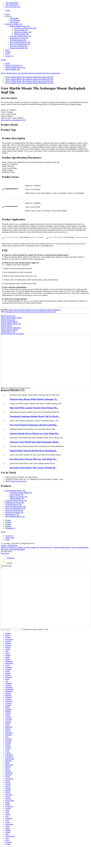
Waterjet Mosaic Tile (8, 332)
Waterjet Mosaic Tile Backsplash (12, 334)
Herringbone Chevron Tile (19, 38)
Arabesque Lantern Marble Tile (25, 28)
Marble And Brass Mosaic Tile (28, 547)
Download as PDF (19, 120)
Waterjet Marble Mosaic (9, 322)
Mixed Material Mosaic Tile (15, 516)
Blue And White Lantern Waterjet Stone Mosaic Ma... (34, 408)
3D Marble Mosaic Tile (18, 40)
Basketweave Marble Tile (19, 48)
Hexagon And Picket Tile (19, 46)
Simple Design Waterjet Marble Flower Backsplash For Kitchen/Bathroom (34, 310)
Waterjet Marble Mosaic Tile (20, 26)
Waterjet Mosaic (6, 326)
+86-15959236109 (11, 3)
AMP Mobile (12, 545)
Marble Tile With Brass (9, 547)
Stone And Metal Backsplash (14, 549)
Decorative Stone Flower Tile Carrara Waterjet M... (33, 467)
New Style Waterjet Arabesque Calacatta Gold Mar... (34, 425)
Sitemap (4, 545)
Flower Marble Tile (21, 30)
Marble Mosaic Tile (12, 514)
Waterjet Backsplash (8, 320)
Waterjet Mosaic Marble (9, 330)
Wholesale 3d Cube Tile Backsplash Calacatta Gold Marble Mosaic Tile (30, 312)
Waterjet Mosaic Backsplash (11, 328)
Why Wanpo (14, 22)
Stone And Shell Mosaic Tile (20, 44)
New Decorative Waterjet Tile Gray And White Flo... (33, 459)
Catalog (8, 52)
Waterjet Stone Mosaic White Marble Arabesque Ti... (34, 399)
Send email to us (6, 120)
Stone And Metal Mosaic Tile (20, 42)
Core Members (15, 20)
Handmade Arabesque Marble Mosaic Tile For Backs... (35, 416)
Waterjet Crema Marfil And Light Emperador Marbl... (35, 442)
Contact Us (9, 56)
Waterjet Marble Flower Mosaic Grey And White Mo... (34, 433)
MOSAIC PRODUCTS (13, 24)
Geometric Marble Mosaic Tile (20, 36)
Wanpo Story (14, 18)
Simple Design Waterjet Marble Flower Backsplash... (34, 450)
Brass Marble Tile (46, 547)
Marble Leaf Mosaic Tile (23, 32)
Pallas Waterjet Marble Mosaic (11, 318)
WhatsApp (10, 558)
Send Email (5, 553)
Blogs (7, 50)
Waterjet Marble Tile (21, 34)
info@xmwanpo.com (12, 7)
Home (7, 14)
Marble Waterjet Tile (8, 316)
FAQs (7, 54)
